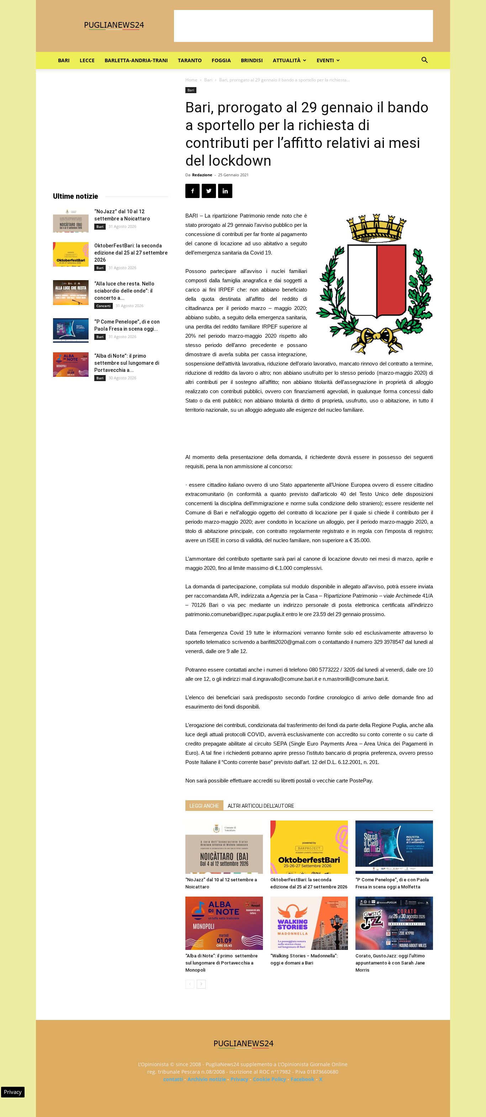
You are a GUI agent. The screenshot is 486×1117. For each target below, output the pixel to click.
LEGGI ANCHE (204, 806)
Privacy (239, 1079)
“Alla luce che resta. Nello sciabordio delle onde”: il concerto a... (124, 291)
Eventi (325, 60)
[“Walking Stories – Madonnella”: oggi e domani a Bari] (309, 923)
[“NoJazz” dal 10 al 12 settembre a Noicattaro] (224, 847)
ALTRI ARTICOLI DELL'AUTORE (261, 806)
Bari (64, 60)
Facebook (303, 1079)
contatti (173, 1079)
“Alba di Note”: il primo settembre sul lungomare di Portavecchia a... (126, 363)
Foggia (221, 60)
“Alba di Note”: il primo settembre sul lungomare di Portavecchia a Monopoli (221, 963)
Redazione (202, 174)
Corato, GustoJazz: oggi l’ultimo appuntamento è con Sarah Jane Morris (390, 963)
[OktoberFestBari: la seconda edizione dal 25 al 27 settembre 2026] (309, 847)
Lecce (87, 60)
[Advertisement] (303, 26)
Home (191, 80)
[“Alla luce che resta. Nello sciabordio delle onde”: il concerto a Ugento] (71, 292)
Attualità (287, 60)
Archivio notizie (206, 1079)
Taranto (190, 60)
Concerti (103, 305)
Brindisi (252, 60)
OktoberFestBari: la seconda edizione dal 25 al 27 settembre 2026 (131, 253)
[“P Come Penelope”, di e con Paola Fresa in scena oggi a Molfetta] (394, 847)
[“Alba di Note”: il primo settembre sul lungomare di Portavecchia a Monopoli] (224, 923)
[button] (424, 61)
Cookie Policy (269, 1079)
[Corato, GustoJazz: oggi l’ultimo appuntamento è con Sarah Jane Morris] (394, 923)
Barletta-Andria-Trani (136, 60)
